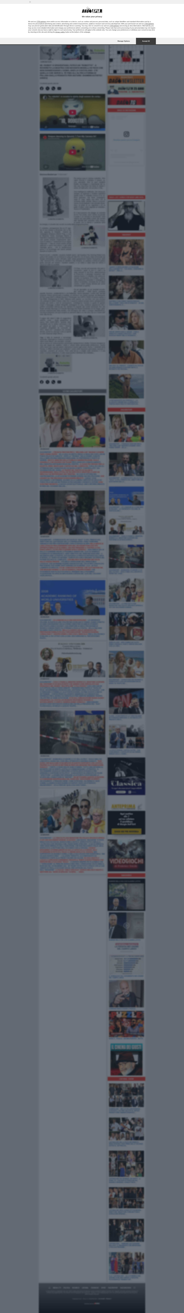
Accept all (146, 41)
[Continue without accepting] (30, 2)
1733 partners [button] (41, 21)
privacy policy (60, 32)
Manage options (124, 41)
